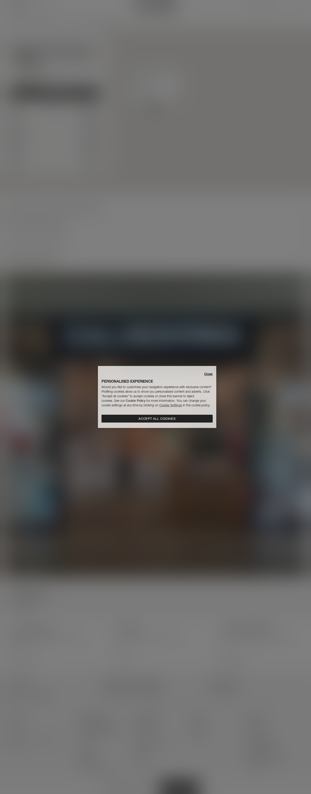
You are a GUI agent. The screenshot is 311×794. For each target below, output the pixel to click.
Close (208, 374)
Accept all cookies (157, 419)
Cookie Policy (135, 401)
